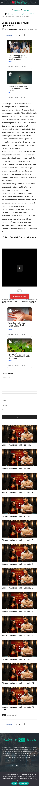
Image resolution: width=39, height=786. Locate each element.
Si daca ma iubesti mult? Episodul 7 (17, 588)
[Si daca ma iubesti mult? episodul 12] (19, 672)
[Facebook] (12, 10)
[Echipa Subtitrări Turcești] (3, 29)
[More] (24, 35)
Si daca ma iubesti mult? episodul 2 (17, 469)
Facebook (17, 10)
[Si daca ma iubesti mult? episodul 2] (19, 457)
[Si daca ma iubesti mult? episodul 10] (19, 648)
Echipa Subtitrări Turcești (15, 29)
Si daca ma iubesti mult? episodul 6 (17, 564)
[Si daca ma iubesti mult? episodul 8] (19, 600)
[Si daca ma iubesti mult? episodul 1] (19, 434)
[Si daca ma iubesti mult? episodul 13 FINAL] (19, 696)
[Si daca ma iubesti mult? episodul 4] (19, 505)
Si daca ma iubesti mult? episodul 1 (17, 445)
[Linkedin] (17, 765)
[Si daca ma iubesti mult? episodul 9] (19, 624)
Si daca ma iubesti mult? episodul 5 (17, 540)
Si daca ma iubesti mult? (22, 16)
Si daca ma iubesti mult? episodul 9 (17, 635)
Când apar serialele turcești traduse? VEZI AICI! (21, 14)
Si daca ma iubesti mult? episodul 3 (17, 492)
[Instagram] (12, 765)
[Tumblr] (27, 765)
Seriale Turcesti (11, 715)
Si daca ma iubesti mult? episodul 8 (17, 612)
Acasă (3, 16)
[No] (37, 779)
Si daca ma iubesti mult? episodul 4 (17, 516)
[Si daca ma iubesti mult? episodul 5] (19, 529)
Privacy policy (23, 783)
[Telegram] (21, 10)
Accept (14, 783)
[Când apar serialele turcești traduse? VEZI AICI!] (5, 14)
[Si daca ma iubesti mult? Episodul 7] (19, 577)
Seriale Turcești (10, 16)
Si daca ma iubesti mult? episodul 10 (18, 659)
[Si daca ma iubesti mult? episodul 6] (19, 553)
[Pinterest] (22, 765)
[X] (32, 765)
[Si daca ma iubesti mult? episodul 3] (19, 481)
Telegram (26, 10)
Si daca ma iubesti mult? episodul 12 (18, 683)
